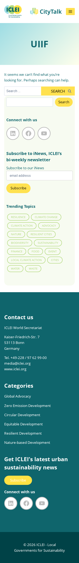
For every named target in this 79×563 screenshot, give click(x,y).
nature (16, 234)
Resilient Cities (41, 234)
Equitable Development (23, 424)
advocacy (49, 225)
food (35, 251)
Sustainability (48, 243)
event (52, 251)
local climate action (26, 260)
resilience (18, 217)
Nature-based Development (27, 442)
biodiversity (19, 243)
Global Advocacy (17, 396)
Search (63, 102)
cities (55, 260)
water (15, 268)
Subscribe (18, 480)
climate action (22, 225)
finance (16, 251)
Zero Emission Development (27, 405)
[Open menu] (70, 11)
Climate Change (46, 217)
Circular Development (22, 414)
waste (33, 268)
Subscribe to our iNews (25, 167)
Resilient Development (23, 433)
